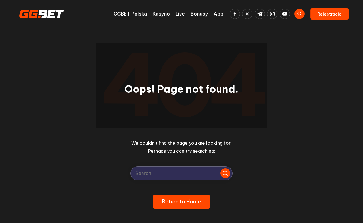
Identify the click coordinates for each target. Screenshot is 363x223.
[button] (329, 14)
